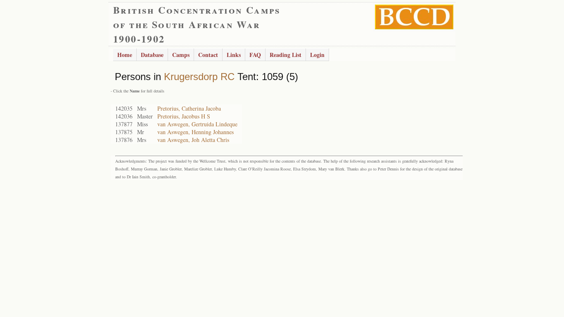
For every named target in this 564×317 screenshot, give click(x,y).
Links (234, 54)
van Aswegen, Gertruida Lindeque (197, 124)
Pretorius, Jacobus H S (183, 116)
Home (124, 54)
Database (152, 54)
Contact (208, 54)
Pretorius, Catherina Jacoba (189, 108)
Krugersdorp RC (199, 76)
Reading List (285, 54)
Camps (181, 54)
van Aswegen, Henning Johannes (195, 132)
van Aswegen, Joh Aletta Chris (193, 140)
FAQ (255, 54)
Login (317, 54)
